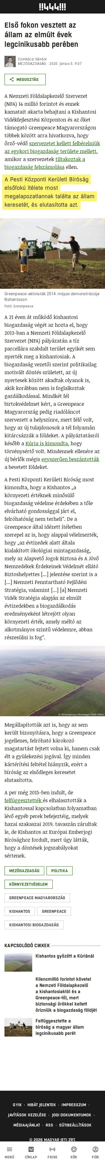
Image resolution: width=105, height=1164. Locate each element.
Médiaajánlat (26, 1125)
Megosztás (28, 79)
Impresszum (74, 1105)
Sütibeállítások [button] (75, 1125)
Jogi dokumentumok (72, 1115)
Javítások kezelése (27, 1115)
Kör (74, 1157)
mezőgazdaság (32, 64)
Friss (52, 1157)
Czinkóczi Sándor (32, 59)
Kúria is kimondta (46, 443)
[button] (24, 870)
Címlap (31, 1157)
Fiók (95, 1157)
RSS (49, 1125)
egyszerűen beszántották (70, 459)
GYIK (17, 1105)
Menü (9, 1157)
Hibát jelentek (41, 1105)
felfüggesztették (23, 800)
